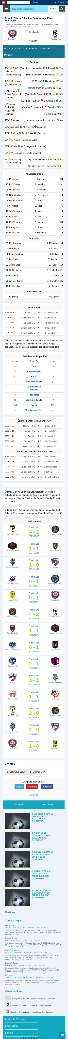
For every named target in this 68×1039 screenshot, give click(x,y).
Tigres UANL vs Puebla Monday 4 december (25, 928)
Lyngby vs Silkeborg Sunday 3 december (24, 965)
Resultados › (49, 804)
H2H (54, 48)
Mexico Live (9, 925)
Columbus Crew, (18, 772)
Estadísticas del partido (26, 48)
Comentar (34, 795)
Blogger (43, 1038)
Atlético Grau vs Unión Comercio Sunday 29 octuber (30, 978)
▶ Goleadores (11, 1026)
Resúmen (8, 48)
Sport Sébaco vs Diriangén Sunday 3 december (27, 953)
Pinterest (32, 786)
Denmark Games (11, 963)
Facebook (47, 786)
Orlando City (39, 772)
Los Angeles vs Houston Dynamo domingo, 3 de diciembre (33, 998)
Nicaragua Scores (12, 950)
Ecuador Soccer (11, 938)
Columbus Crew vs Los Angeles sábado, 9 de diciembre (32, 1012)
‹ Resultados (19, 804)
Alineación (45, 48)
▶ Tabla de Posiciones (15, 1019)
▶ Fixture (9, 1033)
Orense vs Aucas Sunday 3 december (22, 940)
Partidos (8, 55)
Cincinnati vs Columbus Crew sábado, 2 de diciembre (31, 1005)
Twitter (19, 786)
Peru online (9, 975)
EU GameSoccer (23, 8)
